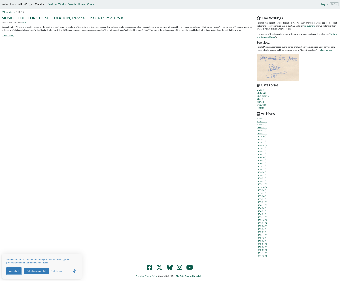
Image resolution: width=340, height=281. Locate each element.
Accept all (14, 270)
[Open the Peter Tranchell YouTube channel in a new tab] (189, 269)
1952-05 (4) (262, 244)
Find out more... (325, 50)
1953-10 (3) (262, 220)
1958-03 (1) (262, 160)
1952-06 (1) (262, 241)
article (24, 22)
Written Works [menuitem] (57, 4)
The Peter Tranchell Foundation (189, 276)
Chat (335, 4)
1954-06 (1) (262, 208)
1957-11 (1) (262, 166)
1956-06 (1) (262, 172)
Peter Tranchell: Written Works (22, 4)
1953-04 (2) (262, 226)
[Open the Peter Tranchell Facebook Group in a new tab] (149, 269)
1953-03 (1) (262, 229)
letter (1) (260, 99)
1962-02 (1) (262, 140)
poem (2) (260, 102)
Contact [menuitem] (91, 4)
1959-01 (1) (262, 152)
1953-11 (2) (262, 217)
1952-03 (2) (262, 247)
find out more (309, 26)
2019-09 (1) (262, 125)
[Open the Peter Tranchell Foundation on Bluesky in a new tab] (170, 269)
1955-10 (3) (262, 187)
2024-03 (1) (262, 119)
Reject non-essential (36, 270)
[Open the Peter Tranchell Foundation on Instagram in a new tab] (179, 269)
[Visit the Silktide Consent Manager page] (74, 271)
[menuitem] (324, 4)
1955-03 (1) (262, 199)
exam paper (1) (263, 96)
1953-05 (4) (262, 223)
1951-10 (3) (262, 256)
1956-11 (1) (262, 169)
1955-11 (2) (262, 184)
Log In (324, 4)
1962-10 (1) (262, 137)
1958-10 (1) (262, 158)
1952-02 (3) (262, 250)
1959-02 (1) (262, 148)
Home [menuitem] (81, 4)
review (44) (262, 105)
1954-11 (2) (262, 205)
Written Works (8, 12)
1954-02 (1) (262, 214)
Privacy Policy (151, 276)
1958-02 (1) (262, 164)
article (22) (261, 93)
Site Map (140, 276)
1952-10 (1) (262, 238)
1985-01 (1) (262, 131)
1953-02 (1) (262, 232)
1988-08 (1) (262, 128)
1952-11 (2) (262, 235)
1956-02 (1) (262, 178)
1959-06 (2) (262, 146)
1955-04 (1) (262, 196)
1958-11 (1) (262, 154)
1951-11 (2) (262, 253)
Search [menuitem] (72, 4)
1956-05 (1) (262, 175)
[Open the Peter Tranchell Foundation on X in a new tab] (159, 269)
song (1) (260, 108)
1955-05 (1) (262, 193)
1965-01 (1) (262, 134)
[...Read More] (8, 36)
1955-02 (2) (262, 202)
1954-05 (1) (262, 211)
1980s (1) (261, 90)
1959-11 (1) (262, 142)
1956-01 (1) (262, 181)
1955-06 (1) (262, 190)
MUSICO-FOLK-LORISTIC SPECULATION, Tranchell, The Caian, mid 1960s (63, 18)
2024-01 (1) (262, 122)
